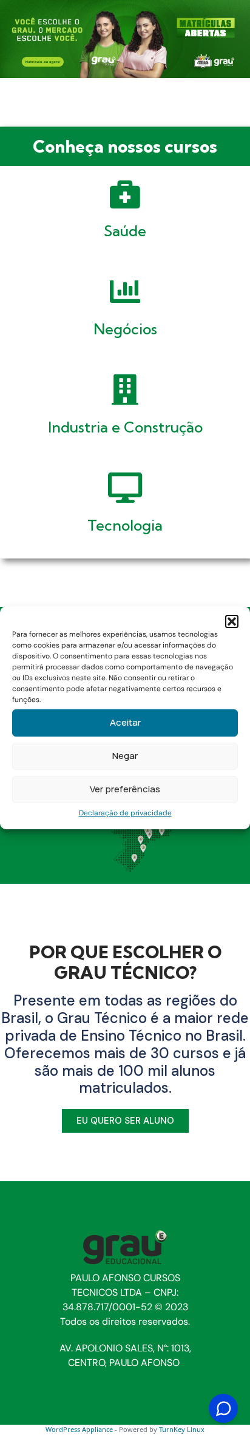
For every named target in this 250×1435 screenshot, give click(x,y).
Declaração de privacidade (125, 813)
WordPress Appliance (79, 1429)
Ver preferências (125, 789)
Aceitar (125, 722)
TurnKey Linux (181, 1429)
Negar (125, 755)
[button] (232, 621)
